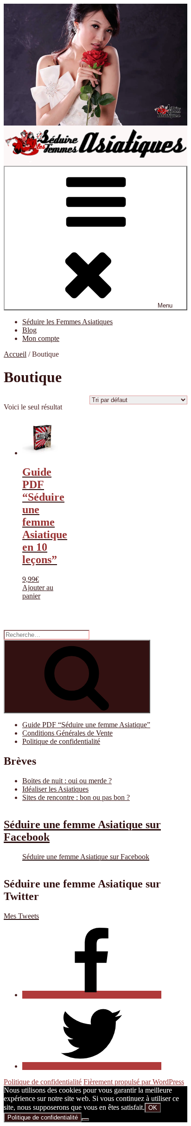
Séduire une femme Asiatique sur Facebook (85, 857)
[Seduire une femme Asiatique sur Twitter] (91, 1066)
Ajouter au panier (37, 592)
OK (152, 1107)
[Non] (85, 1119)
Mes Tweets (21, 916)
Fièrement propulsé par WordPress (133, 1082)
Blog (29, 330)
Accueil (15, 354)
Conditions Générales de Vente (67, 733)
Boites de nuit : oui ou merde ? (67, 781)
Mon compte (40, 338)
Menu (165, 305)
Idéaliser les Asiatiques (55, 789)
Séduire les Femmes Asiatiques (67, 322)
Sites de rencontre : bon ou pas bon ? (76, 797)
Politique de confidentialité (61, 741)
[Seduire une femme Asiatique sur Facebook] (91, 995)
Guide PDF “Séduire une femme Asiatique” (86, 725)
